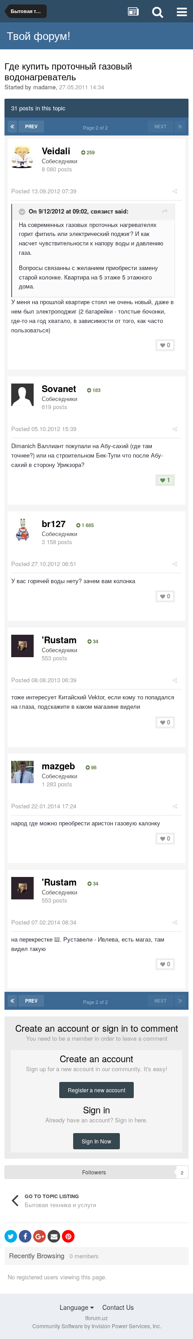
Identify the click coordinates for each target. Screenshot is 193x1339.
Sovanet (59, 388)
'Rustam (59, 639)
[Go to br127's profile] (22, 530)
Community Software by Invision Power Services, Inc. (96, 1326)
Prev (31, 126)
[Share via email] (54, 1236)
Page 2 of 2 (96, 127)
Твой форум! (38, 35)
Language (75, 1307)
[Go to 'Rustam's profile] (22, 646)
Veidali (56, 150)
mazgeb (58, 765)
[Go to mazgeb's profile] (22, 772)
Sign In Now (96, 1141)
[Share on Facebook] (25, 1236)
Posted (43, 191)
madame (44, 87)
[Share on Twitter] (10, 1236)
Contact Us (118, 1307)
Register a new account (96, 1090)
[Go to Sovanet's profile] (22, 395)
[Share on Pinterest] (68, 1236)
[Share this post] (174, 191)
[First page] (12, 126)
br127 (54, 523)
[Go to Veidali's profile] (22, 157)
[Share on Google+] (39, 1236)
